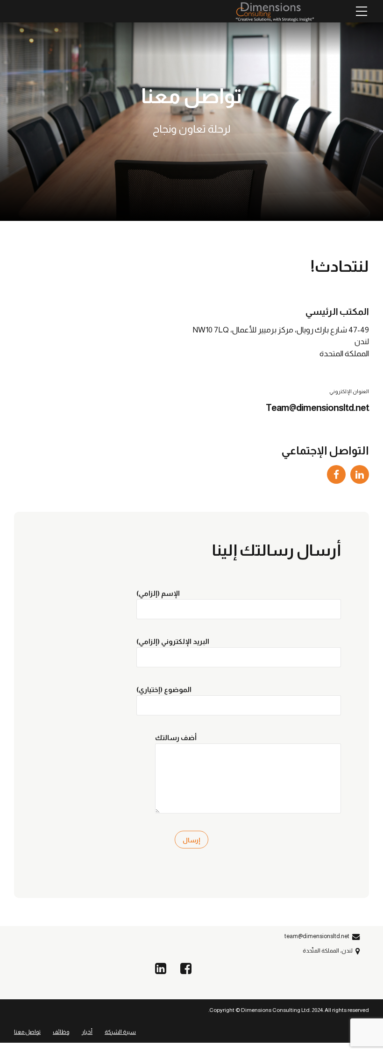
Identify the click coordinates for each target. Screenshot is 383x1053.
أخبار (87, 1032)
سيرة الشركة (120, 1032)
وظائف (61, 1032)
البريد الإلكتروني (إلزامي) (172, 641)
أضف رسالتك (176, 738)
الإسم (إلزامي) (158, 593)
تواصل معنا (27, 1032)
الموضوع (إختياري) (164, 689)
